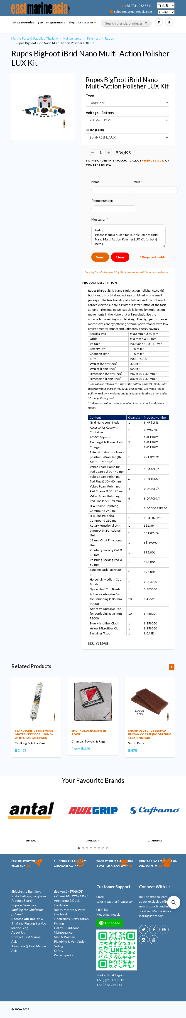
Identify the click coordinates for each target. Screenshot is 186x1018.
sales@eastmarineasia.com (133, 11)
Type (90, 95)
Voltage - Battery (100, 113)
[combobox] (126, 23)
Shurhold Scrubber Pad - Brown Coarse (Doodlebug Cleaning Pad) (149, 734)
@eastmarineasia (108, 914)
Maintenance (72, 38)
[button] (173, 902)
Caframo (154, 840)
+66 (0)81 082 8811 (138, 6)
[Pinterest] (164, 929)
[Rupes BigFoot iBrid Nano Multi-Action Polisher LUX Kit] (43, 106)
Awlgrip (92, 840)
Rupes (109, 38)
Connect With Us (155, 886)
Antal (31, 840)
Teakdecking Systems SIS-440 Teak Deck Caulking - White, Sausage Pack (34, 734)
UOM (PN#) (95, 130)
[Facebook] (153, 929)
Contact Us (85, 22)
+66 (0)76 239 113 (109, 985)
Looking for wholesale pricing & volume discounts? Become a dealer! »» (126, 272)
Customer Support (113, 886)
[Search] (146, 23)
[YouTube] (153, 939)
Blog (72, 22)
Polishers (93, 38)
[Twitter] (143, 929)
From (80, 748)
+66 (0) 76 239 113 (153, 160)
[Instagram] (143, 939)
